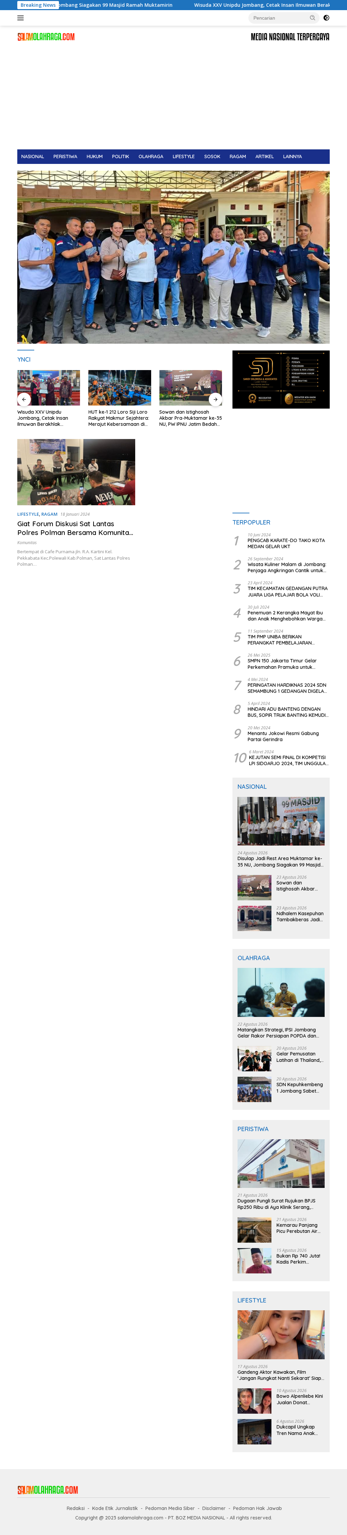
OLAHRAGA (151, 156)
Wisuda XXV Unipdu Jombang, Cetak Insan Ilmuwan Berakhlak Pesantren (227, 5)
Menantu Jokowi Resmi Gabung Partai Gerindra (283, 736)
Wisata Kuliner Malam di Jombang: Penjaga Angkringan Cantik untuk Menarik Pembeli (287, 567)
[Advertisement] (173, 98)
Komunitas (27, 542)
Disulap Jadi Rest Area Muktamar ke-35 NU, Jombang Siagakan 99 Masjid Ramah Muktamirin (280, 861)
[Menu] (21, 18)
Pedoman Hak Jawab (257, 1508)
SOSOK (212, 156)
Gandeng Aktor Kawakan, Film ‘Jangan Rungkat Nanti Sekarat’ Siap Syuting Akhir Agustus (279, 1375)
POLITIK (120, 156)
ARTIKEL (265, 156)
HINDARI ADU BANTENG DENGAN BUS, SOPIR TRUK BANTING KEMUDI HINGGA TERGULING (287, 712)
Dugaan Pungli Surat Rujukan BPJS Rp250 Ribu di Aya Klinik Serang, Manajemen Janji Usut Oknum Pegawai (276, 1204)
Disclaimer (214, 1508)
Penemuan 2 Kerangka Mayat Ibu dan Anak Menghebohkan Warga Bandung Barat (285, 616)
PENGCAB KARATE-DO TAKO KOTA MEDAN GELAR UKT (286, 543)
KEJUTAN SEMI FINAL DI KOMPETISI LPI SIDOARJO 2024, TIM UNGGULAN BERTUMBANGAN (289, 760)
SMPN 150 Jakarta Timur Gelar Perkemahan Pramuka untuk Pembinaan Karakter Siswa (282, 664)
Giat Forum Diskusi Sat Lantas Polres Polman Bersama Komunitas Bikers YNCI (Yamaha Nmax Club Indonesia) (74, 536)
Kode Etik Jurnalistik (115, 1508)
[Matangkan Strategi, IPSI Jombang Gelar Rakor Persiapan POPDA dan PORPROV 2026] (281, 992)
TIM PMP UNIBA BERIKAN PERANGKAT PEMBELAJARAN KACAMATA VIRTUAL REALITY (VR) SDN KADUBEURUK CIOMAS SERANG (287, 640)
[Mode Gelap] (326, 18)
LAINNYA (292, 156)
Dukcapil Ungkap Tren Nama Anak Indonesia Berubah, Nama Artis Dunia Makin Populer (298, 1430)
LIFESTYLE (184, 156)
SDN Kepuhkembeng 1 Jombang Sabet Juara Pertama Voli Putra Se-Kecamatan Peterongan (300, 1087)
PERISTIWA (65, 156)
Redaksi (76, 1508)
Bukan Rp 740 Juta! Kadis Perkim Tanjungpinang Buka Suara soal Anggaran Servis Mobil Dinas (300, 1259)
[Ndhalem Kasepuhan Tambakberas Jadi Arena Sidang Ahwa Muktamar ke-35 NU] (254, 918)
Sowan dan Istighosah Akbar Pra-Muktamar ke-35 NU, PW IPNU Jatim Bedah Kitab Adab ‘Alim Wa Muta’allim (190, 418)
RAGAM (238, 156)
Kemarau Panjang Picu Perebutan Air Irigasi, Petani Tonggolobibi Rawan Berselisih (300, 1228)
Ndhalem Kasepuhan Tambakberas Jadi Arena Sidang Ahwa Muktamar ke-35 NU (300, 916)
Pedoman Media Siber (170, 1508)
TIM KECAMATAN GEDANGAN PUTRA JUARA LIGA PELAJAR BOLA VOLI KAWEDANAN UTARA (288, 591)
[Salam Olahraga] (46, 36)
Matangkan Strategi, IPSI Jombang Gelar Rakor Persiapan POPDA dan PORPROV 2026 (277, 1033)
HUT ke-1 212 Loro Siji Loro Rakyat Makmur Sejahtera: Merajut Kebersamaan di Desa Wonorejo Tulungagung (118, 418)
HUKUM (95, 156)
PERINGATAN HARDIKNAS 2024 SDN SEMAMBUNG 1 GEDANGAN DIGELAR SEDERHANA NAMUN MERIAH (287, 688)
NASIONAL (32, 156)
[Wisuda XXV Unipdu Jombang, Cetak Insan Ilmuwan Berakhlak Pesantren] (48, 387)
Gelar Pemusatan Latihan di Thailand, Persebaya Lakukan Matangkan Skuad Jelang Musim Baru (299, 1057)
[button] (313, 17)
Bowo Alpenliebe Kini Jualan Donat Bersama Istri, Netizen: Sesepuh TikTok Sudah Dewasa (300, 1399)
